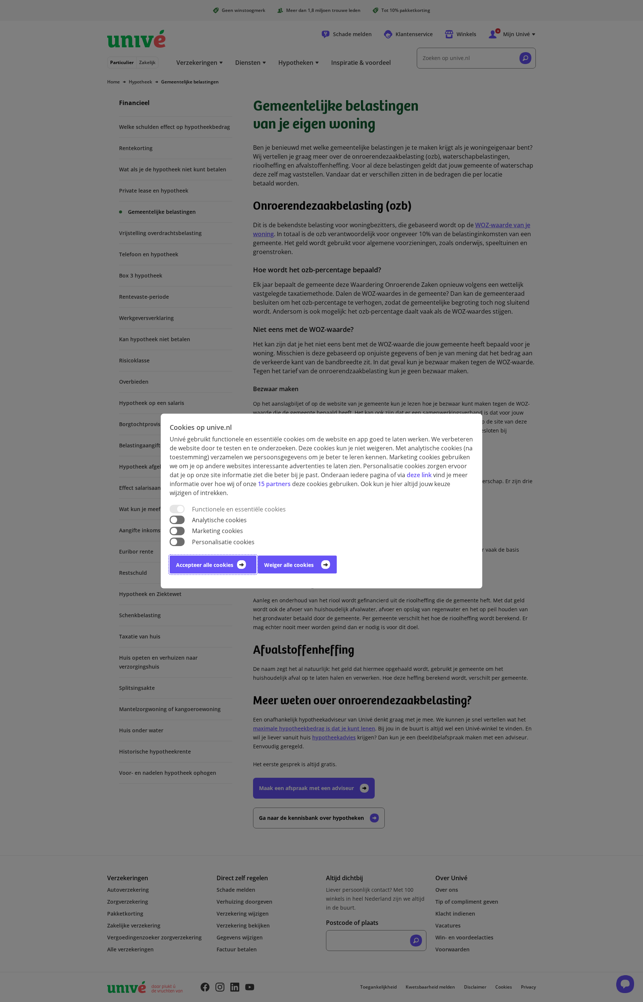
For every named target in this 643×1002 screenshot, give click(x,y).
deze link (419, 475)
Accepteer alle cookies (204, 564)
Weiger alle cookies (289, 564)
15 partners (274, 484)
